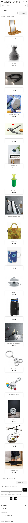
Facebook (11, 498)
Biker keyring (14, 368)
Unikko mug (14, 267)
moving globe (14, 165)
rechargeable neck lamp (14, 89)
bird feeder (14, 445)
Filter (23, 13)
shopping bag (14, 241)
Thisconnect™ (14, 521)
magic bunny (14, 190)
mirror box (14, 38)
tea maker (14, 63)
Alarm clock (14, 419)
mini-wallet (14, 318)
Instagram (15, 498)
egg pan (14, 292)
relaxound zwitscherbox (14, 114)
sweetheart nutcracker (14, 139)
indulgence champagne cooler (14, 216)
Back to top (21, 482)
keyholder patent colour (14, 394)
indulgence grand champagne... (14, 343)
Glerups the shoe (14, 470)
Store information (6, 515)
